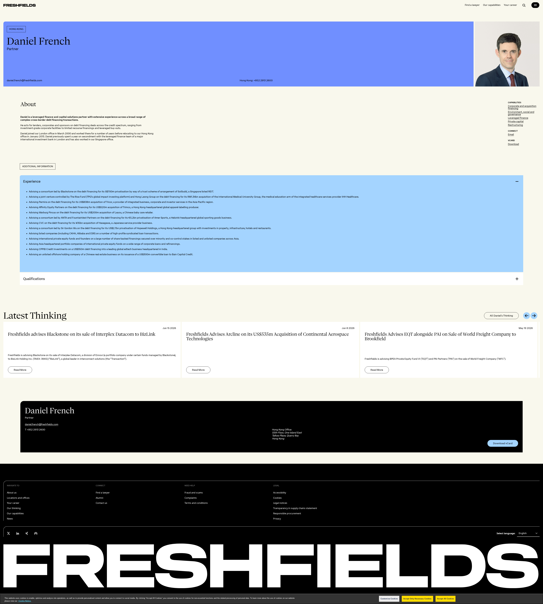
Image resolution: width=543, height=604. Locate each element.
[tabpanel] (271, 350)
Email (511, 134)
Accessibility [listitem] (279, 492)
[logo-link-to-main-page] (19, 5)
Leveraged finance (518, 117)
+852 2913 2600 (263, 80)
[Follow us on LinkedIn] (17, 533)
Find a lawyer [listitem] (103, 492)
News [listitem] (10, 518)
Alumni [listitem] (99, 497)
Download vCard (502, 443)
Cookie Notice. (24, 601)
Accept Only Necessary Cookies (417, 599)
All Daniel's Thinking (501, 315)
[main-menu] (535, 5)
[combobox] (528, 533)
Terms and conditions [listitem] (196, 502)
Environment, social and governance (521, 113)
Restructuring (515, 125)
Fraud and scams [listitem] (194, 492)
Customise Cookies (389, 599)
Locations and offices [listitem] (18, 497)
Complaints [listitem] (191, 497)
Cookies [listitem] (277, 497)
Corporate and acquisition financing (522, 107)
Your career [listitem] (13, 502)
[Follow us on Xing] (26, 533)
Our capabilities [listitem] (15, 513)
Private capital (515, 121)
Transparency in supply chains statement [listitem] (295, 508)
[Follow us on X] (8, 533)
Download (513, 144)
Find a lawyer (472, 5)
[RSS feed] (35, 533)
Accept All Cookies (445, 599)
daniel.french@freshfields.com (24, 80)
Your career (510, 5)
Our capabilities (491, 5)
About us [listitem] (12, 492)
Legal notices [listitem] (280, 502)
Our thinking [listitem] (14, 508)
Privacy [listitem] (277, 518)
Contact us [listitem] (101, 502)
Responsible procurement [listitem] (287, 513)
